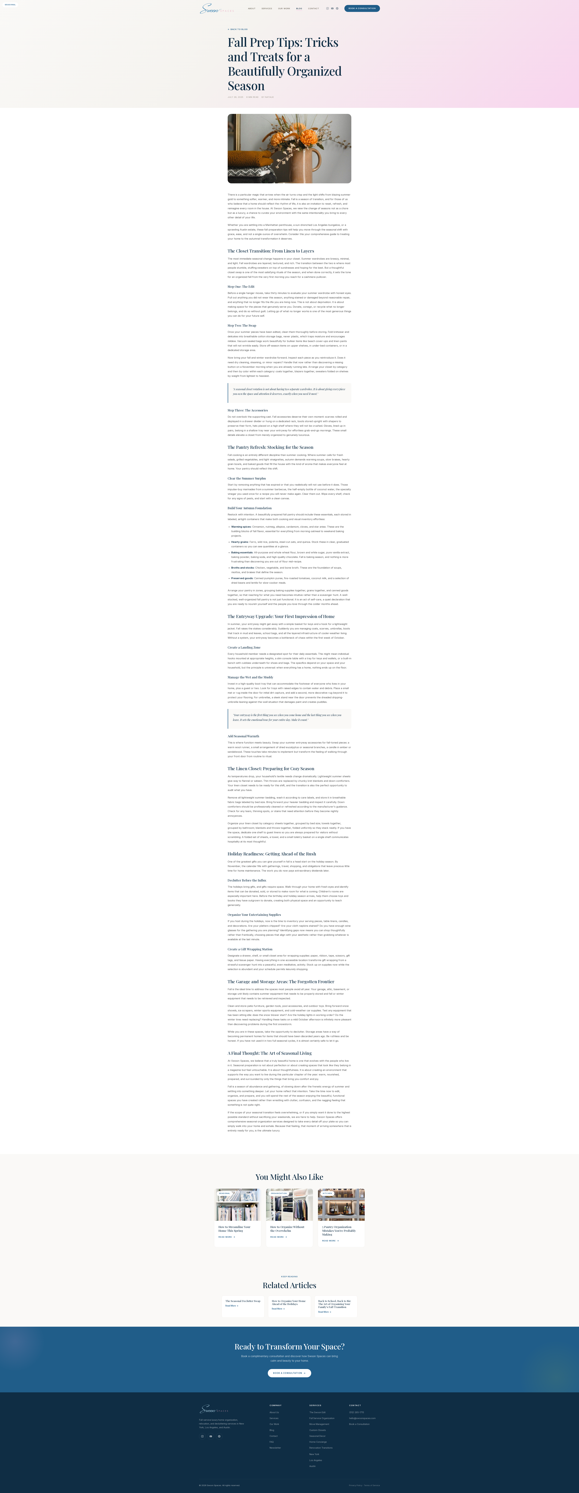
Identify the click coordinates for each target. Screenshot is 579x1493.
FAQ (272, 1442)
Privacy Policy (355, 1485)
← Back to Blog (238, 29)
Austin (312, 1466)
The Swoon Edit (317, 1412)
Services (267, 8)
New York (314, 1454)
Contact (313, 8)
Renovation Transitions (321, 1447)
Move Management (319, 1424)
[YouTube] (332, 8)
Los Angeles (315, 1460)
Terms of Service (372, 1485)
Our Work (284, 8)
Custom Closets (317, 1430)
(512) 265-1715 (356, 1412)
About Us (274, 1412)
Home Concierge (318, 1442)
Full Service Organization (321, 1418)
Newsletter (275, 1447)
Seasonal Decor (317, 1436)
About (252, 8)
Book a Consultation (362, 8)
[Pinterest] (337, 8)
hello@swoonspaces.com (362, 1418)
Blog (299, 8)
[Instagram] (327, 8)
